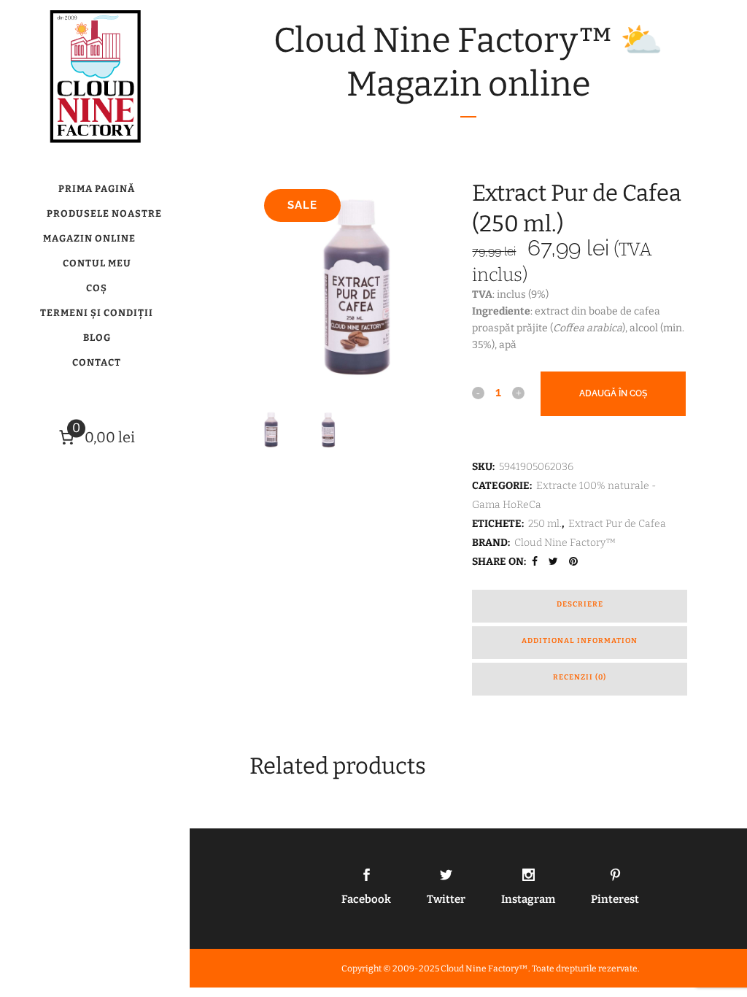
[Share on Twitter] (555, 561)
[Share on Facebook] (536, 561)
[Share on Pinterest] (575, 561)
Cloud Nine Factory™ (565, 542)
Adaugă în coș (613, 393)
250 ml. (545, 523)
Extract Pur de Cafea (617, 523)
